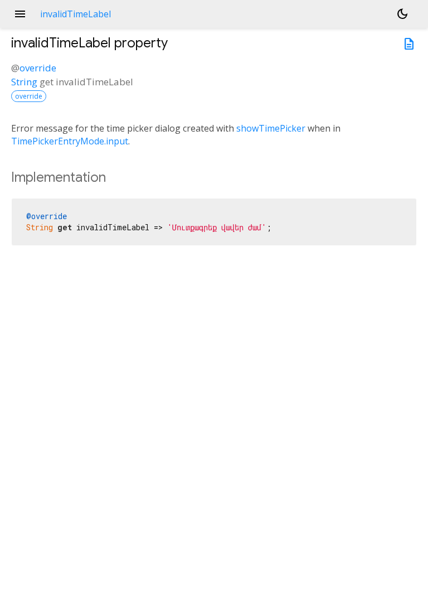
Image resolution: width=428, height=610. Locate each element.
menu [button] (20, 14)
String (24, 81)
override (38, 67)
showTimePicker (270, 128)
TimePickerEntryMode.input (69, 141)
